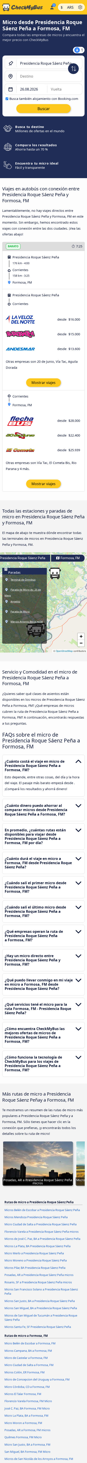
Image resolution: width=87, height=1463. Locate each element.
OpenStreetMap (64, 651)
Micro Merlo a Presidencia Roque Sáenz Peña (34, 1253)
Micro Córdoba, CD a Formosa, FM (27, 1387)
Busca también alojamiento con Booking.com (43, 99)
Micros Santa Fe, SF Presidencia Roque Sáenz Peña (37, 1327)
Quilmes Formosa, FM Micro (23, 1437)
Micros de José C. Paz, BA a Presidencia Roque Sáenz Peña (42, 1239)
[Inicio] (24, 7)
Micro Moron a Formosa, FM (23, 1423)
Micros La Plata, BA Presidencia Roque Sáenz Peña (37, 1246)
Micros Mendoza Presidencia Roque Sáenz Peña (36, 1217)
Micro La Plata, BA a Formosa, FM (26, 1416)
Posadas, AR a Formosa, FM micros (27, 1430)
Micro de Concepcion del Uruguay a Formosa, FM (37, 1379)
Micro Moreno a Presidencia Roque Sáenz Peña (35, 1260)
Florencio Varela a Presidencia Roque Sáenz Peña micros (41, 1232)
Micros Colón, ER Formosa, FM (24, 1372)
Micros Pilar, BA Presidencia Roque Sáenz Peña (34, 1268)
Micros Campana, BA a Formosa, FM (28, 1351)
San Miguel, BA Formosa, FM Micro (27, 1452)
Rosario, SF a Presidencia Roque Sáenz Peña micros (38, 1282)
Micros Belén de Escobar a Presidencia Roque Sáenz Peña (42, 1210)
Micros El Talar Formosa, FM (22, 1394)
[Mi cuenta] (52, 6)
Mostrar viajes (43, 382)
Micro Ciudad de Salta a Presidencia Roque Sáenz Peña (40, 1224)
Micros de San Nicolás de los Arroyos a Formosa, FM (38, 1459)
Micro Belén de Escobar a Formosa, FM (30, 1343)
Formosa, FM (70, 558)
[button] (55, 573)
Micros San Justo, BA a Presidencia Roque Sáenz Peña (39, 1301)
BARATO (13, 246)
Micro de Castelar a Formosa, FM (26, 1358)
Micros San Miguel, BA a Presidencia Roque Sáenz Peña (40, 1308)
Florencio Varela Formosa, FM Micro (28, 1401)
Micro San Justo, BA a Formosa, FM (27, 1444)
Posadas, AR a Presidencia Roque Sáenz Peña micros (38, 1275)
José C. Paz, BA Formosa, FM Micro (27, 1408)
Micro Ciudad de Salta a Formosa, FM (29, 1365)
